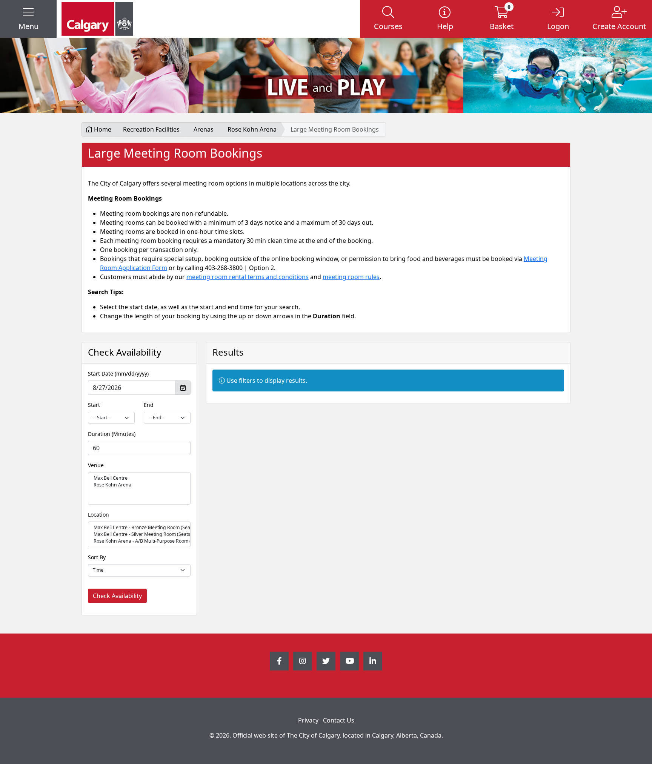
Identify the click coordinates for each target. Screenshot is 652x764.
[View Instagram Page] (302, 661)
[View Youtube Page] (349, 661)
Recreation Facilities (151, 129)
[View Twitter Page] (326, 661)
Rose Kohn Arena (252, 129)
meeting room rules (351, 277)
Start (94, 404)
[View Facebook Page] (279, 661)
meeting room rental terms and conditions (247, 277)
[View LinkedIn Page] (372, 661)
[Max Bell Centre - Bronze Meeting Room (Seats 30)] (139, 527)
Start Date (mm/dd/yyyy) (118, 373)
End (149, 404)
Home (101, 129)
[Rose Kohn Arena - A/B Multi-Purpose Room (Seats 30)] (139, 541)
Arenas (204, 129)
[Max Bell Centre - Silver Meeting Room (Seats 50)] (139, 534)
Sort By (97, 557)
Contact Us (338, 720)
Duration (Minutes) (111, 433)
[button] (28, 19)
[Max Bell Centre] (139, 478)
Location (98, 514)
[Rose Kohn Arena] (139, 485)
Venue (96, 465)
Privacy (308, 720)
